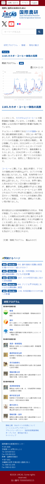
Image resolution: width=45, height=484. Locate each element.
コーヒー (6, 168)
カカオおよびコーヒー (26, 117)
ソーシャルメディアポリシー (17, 428)
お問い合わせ (13, 2)
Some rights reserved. (26, 476)
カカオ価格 (31, 131)
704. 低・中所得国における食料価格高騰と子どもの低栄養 (22, 273)
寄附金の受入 (23, 433)
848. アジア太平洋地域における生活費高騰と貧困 (22, 286)
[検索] (39, 32)
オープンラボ (11, 433)
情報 (23, 45)
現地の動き (34, 45)
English (34, 2)
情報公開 (9, 425)
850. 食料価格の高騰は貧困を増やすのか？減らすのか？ (22, 266)
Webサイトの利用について (24, 425)
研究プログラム (11, 45)
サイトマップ (11, 435)
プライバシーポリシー (14, 430)
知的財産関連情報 (32, 430)
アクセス (25, 2)
